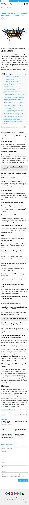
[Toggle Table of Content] (24, 74)
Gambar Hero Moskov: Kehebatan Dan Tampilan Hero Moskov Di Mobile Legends (7, 436)
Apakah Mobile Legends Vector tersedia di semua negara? (14, 107)
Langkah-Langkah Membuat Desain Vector (13, 83)
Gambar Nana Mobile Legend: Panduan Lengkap (21, 435)
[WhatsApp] (20, 493)
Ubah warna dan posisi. (10, 89)
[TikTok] (23, 493)
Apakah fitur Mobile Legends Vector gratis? (14, 97)
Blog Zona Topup (8, 4)
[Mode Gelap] (24, 4)
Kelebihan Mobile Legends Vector (11, 119)
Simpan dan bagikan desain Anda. (12, 91)
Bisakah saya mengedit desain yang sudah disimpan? (14, 103)
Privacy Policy (14, 497)
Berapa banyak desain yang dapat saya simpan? (13, 100)
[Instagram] (17, 493)
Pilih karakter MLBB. (9, 84)
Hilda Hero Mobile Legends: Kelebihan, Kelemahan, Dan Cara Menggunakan (6, 423)
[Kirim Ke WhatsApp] (27, 415)
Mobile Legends (4, 11)
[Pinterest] (12, 493)
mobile (8, 409)
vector (13, 409)
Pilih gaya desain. (9, 86)
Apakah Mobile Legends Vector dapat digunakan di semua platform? (13, 117)
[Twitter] (9, 493)
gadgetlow (6, 18)
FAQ (4, 93)
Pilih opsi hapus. (10, 79)
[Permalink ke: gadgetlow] (2, 18)
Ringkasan (5, 123)
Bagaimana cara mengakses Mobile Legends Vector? (15, 95)
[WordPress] (15, 493)
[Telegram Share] (24, 415)
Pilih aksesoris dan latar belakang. (12, 88)
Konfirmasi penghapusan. (12, 81)
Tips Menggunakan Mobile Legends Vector (13, 121)
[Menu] (2, 4)
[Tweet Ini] (18, 415)
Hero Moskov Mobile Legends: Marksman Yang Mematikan (21, 429)
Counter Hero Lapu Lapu (21, 421)
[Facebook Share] (15, 415)
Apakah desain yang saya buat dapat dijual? (15, 105)
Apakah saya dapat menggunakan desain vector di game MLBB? (14, 110)
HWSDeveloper (22, 499)
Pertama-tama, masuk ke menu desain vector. (15, 77)
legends (3, 409)
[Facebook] (6, 493)
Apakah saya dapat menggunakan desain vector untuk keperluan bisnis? (14, 114)
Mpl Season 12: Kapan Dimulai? (6, 428)
